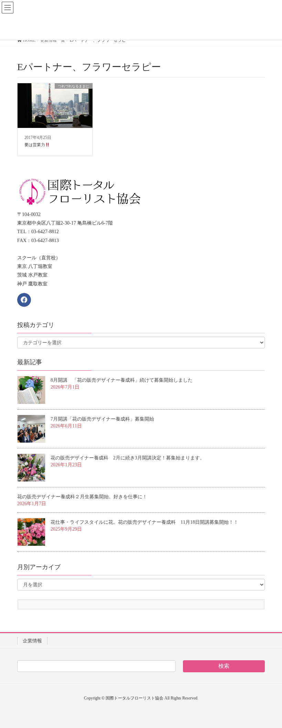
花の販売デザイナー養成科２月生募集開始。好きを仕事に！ (82, 496)
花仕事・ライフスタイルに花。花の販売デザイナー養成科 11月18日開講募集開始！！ (144, 522)
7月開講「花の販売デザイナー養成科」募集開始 (102, 419)
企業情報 (32, 640)
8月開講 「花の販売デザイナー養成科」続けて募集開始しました (122, 380)
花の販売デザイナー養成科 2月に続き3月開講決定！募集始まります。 (128, 457)
